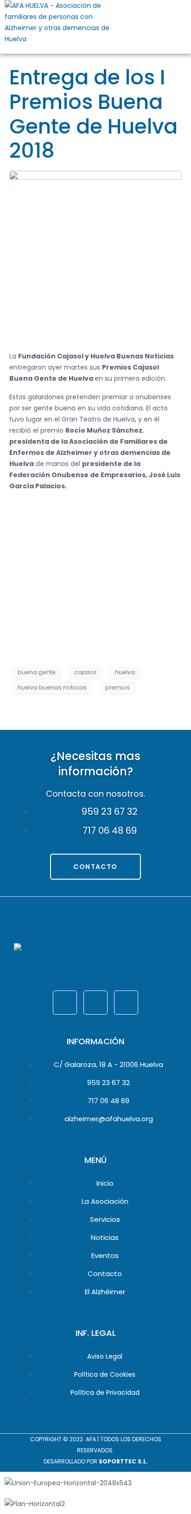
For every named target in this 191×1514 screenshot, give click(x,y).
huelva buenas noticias (52, 687)
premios (117, 687)
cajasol (85, 672)
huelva (125, 672)
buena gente (37, 672)
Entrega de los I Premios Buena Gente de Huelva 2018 (93, 114)
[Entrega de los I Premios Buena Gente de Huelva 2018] (95, 256)
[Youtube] (126, 1002)
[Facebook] (65, 1002)
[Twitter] (95, 1002)
